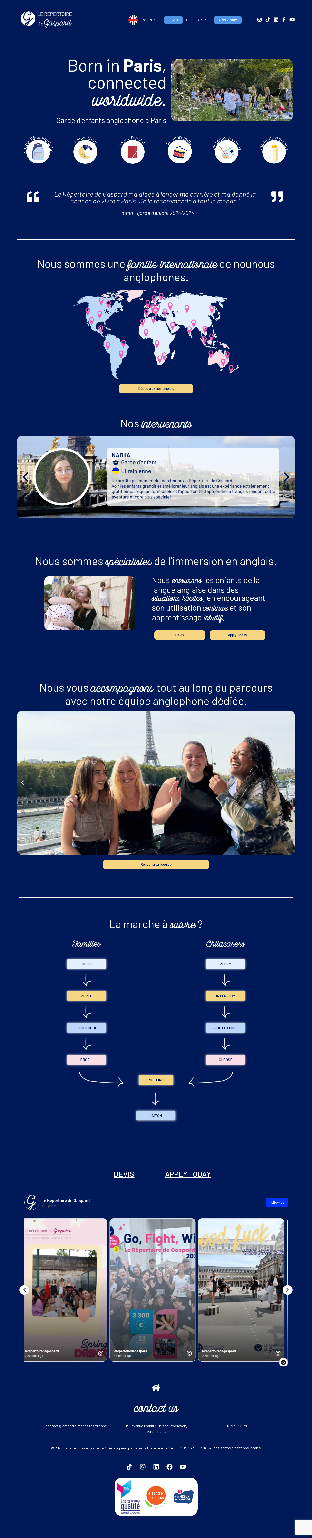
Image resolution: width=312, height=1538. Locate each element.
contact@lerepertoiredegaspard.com (76, 1425)
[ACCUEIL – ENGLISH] (133, 19)
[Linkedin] (156, 1467)
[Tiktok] (129, 1467)
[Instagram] (142, 1467)
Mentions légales (247, 1447)
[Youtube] (183, 1467)
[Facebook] (169, 1467)
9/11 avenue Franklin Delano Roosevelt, (156, 1425)
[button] (177, 90)
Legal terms (221, 1447)
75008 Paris (156, 1432)
